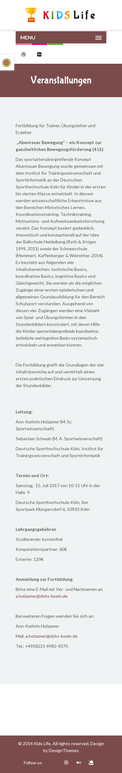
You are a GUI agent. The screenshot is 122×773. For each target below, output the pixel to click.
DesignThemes (64, 750)
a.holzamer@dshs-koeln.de (42, 596)
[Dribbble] (66, 762)
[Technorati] (91, 762)
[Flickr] (78, 762)
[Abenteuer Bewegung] (61, 14)
